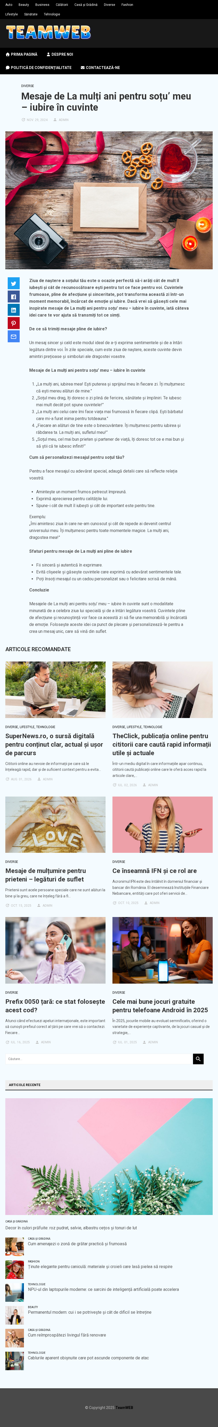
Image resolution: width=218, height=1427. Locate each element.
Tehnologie (52, 14)
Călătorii (62, 5)
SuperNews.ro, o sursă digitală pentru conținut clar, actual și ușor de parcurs (54, 744)
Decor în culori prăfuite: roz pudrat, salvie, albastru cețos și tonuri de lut (71, 1227)
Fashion (127, 5)
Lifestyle (11, 14)
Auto (8, 5)
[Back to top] (203, 1412)
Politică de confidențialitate (41, 68)
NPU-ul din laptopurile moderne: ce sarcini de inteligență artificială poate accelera (103, 1289)
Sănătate (30, 14)
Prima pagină (23, 54)
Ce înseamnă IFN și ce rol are (154, 871)
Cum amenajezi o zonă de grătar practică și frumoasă (77, 1243)
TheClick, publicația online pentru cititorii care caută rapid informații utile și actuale (161, 744)
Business (42, 5)
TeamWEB (124, 1408)
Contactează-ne (102, 68)
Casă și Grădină (86, 5)
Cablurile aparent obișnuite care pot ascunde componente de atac (88, 1357)
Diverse (109, 5)
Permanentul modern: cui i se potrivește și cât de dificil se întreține (90, 1312)
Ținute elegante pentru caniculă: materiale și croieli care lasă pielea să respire (100, 1266)
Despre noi (62, 54)
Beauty (24, 5)
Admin (64, 120)
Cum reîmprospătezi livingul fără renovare (67, 1335)
